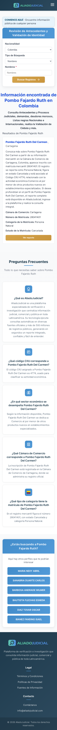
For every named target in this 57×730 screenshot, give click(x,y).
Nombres (11, 66)
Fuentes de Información (30, 687)
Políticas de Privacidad (30, 682)
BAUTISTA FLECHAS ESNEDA (29, 600)
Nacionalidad (12, 43)
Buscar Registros (26, 79)
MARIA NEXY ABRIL (29, 570)
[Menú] (52, 4)
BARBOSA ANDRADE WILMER (28, 590)
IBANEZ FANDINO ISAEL (29, 619)
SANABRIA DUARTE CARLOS (29, 580)
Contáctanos (30, 705)
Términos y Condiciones (30, 676)
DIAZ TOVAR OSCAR (28, 609)
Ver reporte (28, 237)
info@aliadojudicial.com (30, 710)
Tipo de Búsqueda (15, 55)
